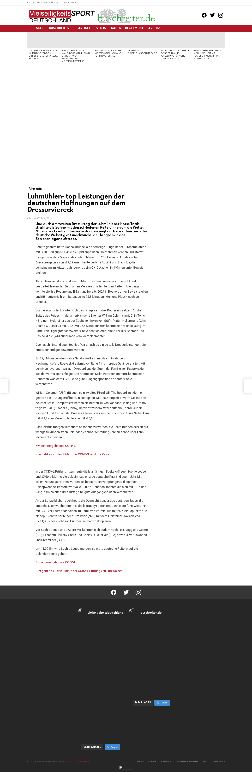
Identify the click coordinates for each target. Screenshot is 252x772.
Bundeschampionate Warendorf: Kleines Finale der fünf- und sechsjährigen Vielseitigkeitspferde (76, 56)
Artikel (84, 28)
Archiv (154, 28)
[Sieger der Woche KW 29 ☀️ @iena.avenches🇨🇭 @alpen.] (151, 692)
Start (40, 28)
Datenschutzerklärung (47, 3)
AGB (204, 762)
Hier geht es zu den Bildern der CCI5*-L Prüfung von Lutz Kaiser (78, 571)
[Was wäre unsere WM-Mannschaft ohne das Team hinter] (101, 653)
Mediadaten (70, 3)
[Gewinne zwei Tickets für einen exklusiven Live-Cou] (151, 653)
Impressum (165, 762)
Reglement (134, 28)
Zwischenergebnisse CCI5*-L (55, 562)
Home (140, 762)
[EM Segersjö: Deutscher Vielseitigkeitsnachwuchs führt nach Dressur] (109, 40)
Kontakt (31, 3)
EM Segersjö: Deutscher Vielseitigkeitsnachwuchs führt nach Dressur (109, 53)
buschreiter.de (61, 28)
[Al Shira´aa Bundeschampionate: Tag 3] (142, 40)
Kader (116, 28)
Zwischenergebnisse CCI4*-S (55, 446)
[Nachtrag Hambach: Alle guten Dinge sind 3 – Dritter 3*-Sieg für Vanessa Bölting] (43, 40)
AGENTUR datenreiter (78, 762)
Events (100, 28)
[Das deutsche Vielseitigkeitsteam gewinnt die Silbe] (101, 714)
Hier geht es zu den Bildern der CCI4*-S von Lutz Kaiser (73, 454)
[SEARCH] (223, 28)
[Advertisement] (43, 113)
